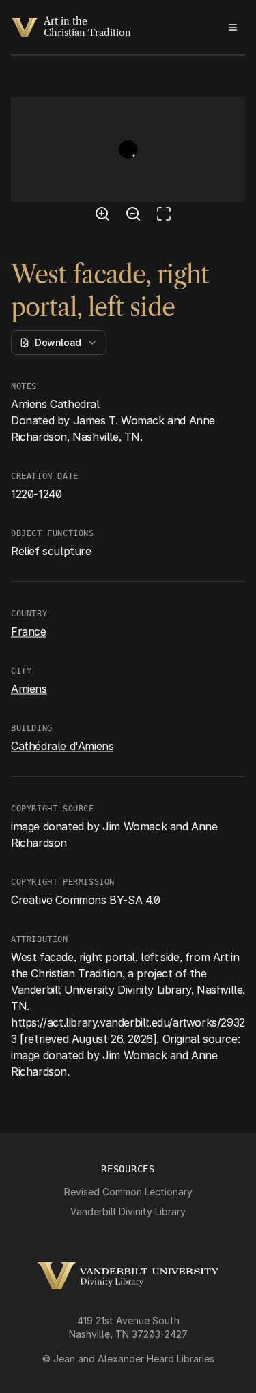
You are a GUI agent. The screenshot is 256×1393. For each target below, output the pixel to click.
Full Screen (167, 216)
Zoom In (104, 216)
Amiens (29, 688)
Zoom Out (135, 216)
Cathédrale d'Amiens (62, 746)
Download (58, 342)
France (28, 631)
